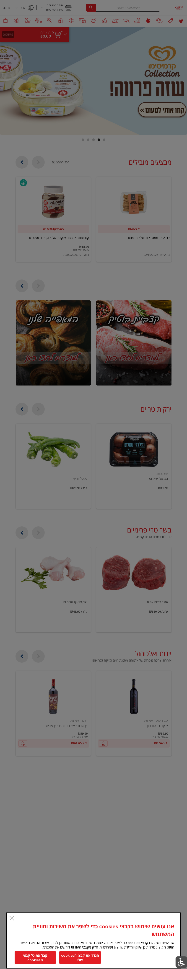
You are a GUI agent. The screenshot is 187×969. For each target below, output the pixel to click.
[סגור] (11, 918)
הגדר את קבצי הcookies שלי (80, 957)
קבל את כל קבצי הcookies (35, 957)
